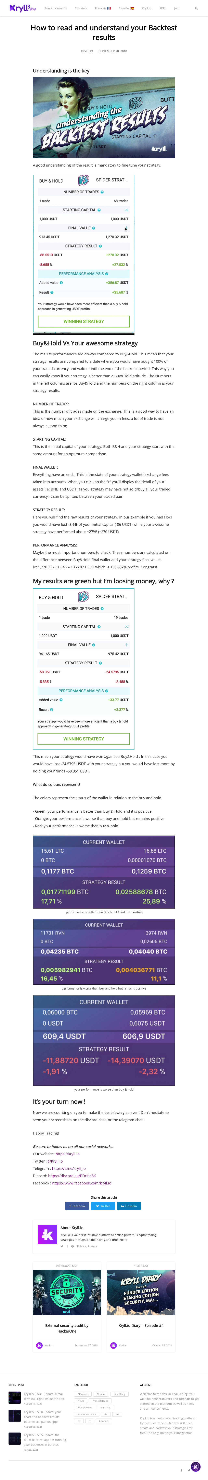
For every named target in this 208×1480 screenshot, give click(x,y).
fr (90, 1421)
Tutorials (81, 8)
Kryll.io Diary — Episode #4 (141, 1325)
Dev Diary (119, 1394)
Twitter (105, 1206)
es (79, 1421)
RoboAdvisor (85, 1407)
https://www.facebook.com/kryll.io (81, 1183)
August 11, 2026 (33, 1404)
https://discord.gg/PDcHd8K (72, 1175)
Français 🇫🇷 (103, 8)
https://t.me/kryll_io (68, 1168)
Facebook (79, 1206)
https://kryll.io (68, 1153)
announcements (87, 1414)
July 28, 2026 (31, 1449)
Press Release (100, 1401)
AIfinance (83, 1394)
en (117, 1414)
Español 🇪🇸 (126, 8)
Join (176, 8)
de (105, 1414)
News (81, 1401)
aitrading (105, 1407)
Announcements (55, 8)
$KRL (162, 8)
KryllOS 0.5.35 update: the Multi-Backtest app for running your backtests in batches (45, 1440)
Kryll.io (146, 8)
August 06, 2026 (33, 1426)
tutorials (103, 1421)
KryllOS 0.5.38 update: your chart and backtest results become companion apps (42, 1417)
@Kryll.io (55, 1161)
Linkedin (131, 1206)
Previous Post (67, 1266)
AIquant (101, 1394)
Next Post (140, 1266)
